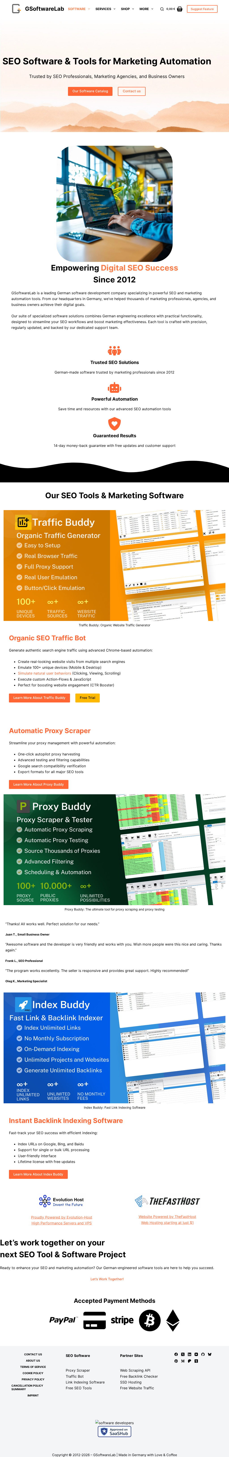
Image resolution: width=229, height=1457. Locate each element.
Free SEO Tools (79, 1388)
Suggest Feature (202, 9)
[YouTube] (196, 1354)
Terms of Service (33, 1367)
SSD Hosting (131, 1382)
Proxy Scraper (78, 1370)
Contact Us (33, 1354)
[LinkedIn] (189, 1354)
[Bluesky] (209, 1354)
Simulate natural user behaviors (44, 673)
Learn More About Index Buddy (38, 1174)
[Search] (162, 9)
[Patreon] (189, 1361)
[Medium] (182, 1361)
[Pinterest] (176, 1361)
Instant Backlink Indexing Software (66, 1120)
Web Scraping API (135, 1370)
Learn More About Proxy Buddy (38, 784)
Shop (125, 9)
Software (77, 9)
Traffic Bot (75, 1376)
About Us (33, 1360)
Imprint (33, 1395)
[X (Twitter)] (182, 1354)
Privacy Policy (33, 1379)
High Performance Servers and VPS (62, 1223)
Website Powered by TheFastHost (167, 1216)
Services (103, 9)
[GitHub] (203, 1354)
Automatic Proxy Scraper (50, 731)
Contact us (132, 91)
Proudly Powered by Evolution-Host (61, 1217)
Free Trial (87, 698)
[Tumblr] (196, 1361)
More (144, 9)
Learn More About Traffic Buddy (39, 698)
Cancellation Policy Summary (27, 1387)
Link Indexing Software (85, 1382)
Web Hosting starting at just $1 (167, 1222)
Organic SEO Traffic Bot (47, 638)
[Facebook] (176, 1354)
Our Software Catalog (90, 91)
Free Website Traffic (137, 1388)
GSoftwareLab (44, 8)
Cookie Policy (33, 1373)
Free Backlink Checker (139, 1376)
